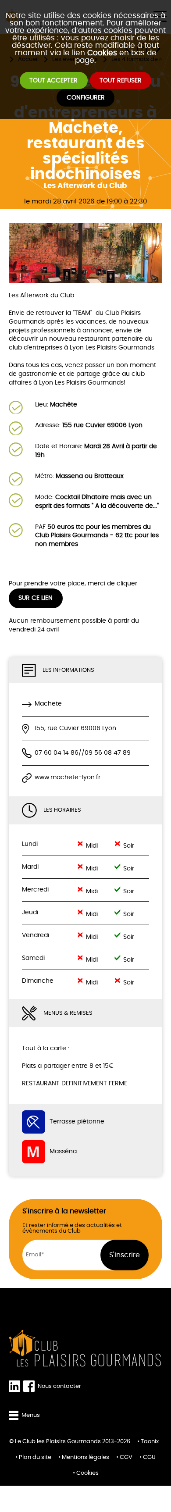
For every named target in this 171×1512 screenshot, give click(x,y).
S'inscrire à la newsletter (64, 1211)
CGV (126, 1457)
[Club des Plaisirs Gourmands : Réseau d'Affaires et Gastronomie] (85, 1348)
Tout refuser (121, 81)
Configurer (86, 98)
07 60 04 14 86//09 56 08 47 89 (83, 753)
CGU (149, 1457)
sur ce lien (35, 598)
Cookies (102, 53)
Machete (48, 704)
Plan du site (35, 1457)
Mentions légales (85, 1457)
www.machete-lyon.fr (67, 777)
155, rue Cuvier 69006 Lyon (75, 728)
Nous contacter (59, 1386)
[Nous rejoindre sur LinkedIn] (16, 1386)
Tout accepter (53, 81)
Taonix (150, 1441)
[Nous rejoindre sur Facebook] (30, 1386)
